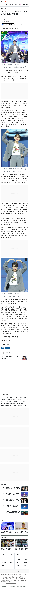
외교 (11, 557)
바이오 (25, 559)
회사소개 (4, 571)
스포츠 (3, 537)
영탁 (3, 347)
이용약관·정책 (19, 571)
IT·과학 (18, 559)
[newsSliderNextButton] (26, 484)
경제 (18, 554)
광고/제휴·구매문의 (11, 571)
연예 (2, 8)
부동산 (11, 559)
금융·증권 (25, 557)
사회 (11, 554)
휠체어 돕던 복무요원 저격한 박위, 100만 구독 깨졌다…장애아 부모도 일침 (13, 494)
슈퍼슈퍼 (7, 347)
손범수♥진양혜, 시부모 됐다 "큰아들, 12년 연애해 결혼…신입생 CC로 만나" (13, 500)
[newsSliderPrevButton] (23, 484)
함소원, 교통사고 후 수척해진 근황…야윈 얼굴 (12, 403)
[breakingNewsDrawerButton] (24, 1)
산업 (4, 559)
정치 (4, 554)
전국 (4, 557)
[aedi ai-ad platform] (8, 31)
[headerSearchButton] (22, 1)
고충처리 (25, 571)
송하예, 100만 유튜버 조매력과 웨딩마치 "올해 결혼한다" (11, 357)
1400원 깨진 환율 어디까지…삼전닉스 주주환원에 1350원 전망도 (13, 513)
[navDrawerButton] (27, 1)
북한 (18, 557)
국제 (25, 554)
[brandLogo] (3, 1)
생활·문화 (4, 562)
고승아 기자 (5, 19)
